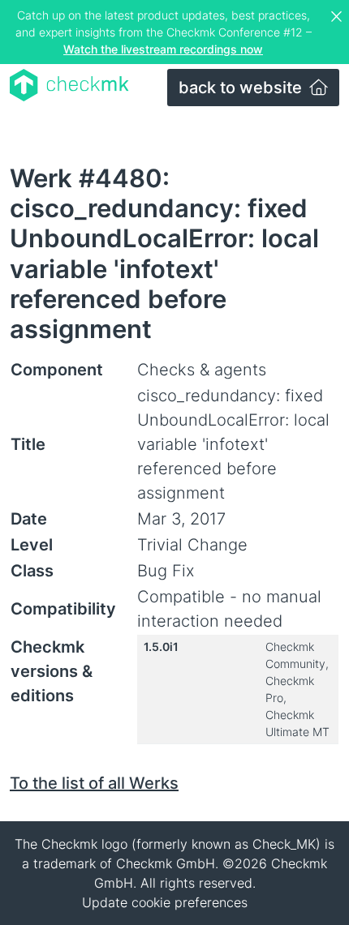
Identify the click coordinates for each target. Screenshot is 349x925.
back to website (242, 87)
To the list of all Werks (94, 783)
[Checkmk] (69, 85)
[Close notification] (338, 17)
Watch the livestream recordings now (163, 49)
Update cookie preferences (165, 902)
